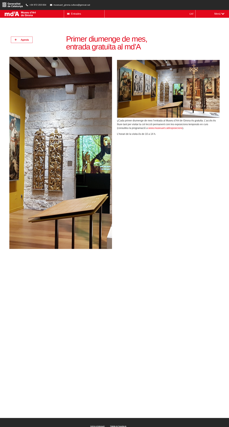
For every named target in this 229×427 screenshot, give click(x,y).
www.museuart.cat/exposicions (165, 128)
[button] (219, 14)
